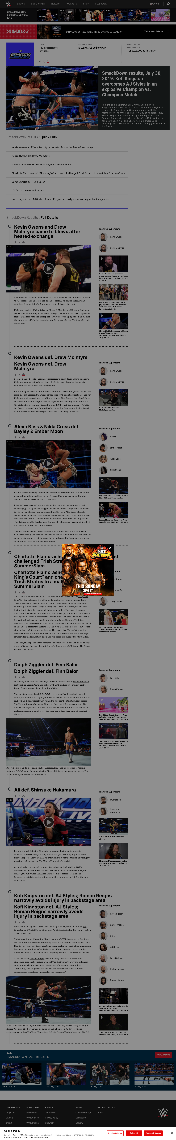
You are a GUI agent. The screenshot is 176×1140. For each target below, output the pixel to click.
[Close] (172, 1133)
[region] (88, 1133)
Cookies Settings (115, 1133)
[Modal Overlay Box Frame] (88, 570)
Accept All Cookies (153, 1133)
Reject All (134, 1133)
